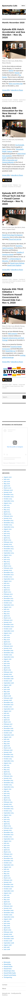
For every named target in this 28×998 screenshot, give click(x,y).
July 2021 (6, 609)
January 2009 (8, 934)
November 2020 (9, 626)
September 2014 (9, 787)
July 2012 (6, 843)
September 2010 (9, 891)
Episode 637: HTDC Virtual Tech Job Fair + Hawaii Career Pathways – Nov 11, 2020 (13, 198)
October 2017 (8, 707)
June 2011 (6, 871)
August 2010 (7, 893)
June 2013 (7, 819)
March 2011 (7, 878)
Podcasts (15, 99)
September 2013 (9, 813)
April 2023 (7, 564)
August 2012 (7, 841)
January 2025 (8, 518)
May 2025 (7, 509)
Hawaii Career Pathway (17, 263)
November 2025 (9, 496)
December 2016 (8, 728)
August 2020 (8, 633)
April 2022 (7, 590)
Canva (4, 149)
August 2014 (7, 789)
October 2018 (8, 681)
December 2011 (8, 858)
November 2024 (9, 522)
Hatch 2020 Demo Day (16, 83)
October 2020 (8, 629)
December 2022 (8, 572)
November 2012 (8, 834)
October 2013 (8, 811)
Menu (23, 5)
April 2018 (7, 694)
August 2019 (7, 659)
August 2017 (7, 711)
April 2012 (7, 850)
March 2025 (7, 514)
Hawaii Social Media (10, 975)
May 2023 (7, 561)
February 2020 (8, 646)
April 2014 (7, 798)
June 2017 (7, 715)
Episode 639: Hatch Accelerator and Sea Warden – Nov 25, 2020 (13, 33)
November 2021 (8, 600)
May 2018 (7, 691)
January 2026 (8, 492)
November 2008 (9, 938)
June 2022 (7, 585)
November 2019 (8, 652)
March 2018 (7, 696)
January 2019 (8, 674)
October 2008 (8, 941)
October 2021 (8, 603)
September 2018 (9, 683)
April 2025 (7, 512)
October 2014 (8, 785)
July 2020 (6, 635)
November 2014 (8, 782)
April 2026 (7, 486)
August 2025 (8, 503)
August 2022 (8, 581)
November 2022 (9, 574)
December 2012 (8, 832)
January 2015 (8, 778)
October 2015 (8, 759)
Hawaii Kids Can (10, 351)
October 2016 (8, 733)
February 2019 (8, 672)
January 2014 (8, 804)
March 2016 (7, 748)
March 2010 (7, 904)
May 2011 (6, 873)
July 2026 (7, 479)
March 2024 (7, 540)
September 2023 (9, 553)
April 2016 (7, 746)
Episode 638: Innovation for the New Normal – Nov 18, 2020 (12, 112)
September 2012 (9, 839)
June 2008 (7, 949)
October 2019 (8, 655)
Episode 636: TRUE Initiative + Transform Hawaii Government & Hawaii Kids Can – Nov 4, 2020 (12, 296)
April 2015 (7, 772)
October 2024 (8, 525)
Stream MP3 (6, 90)
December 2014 (8, 780)
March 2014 (7, 800)
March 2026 (7, 488)
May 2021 (7, 613)
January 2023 (8, 570)
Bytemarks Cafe (9, 6)
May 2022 (7, 587)
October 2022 (8, 577)
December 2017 (8, 702)
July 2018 (6, 687)
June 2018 (7, 689)
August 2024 (8, 529)
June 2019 (7, 663)
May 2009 (7, 925)
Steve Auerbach (7, 156)
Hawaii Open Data (9, 971)
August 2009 (8, 919)
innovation (10, 186)
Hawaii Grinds (8, 966)
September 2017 (9, 709)
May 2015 (7, 769)
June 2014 (7, 793)
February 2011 (8, 880)
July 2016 (6, 739)
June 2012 (7, 845)
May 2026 (7, 483)
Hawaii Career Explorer (14, 265)
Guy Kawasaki (19, 145)
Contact (4, 984)
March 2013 (7, 826)
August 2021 (7, 607)
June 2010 (7, 897)
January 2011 (7, 882)
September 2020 (9, 631)
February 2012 (8, 854)
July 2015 (6, 765)
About (4, 988)
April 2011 (7, 876)
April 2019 (7, 668)
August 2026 (8, 477)
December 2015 (8, 754)
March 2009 (7, 930)
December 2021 (8, 598)
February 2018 (8, 698)
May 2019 (7, 665)
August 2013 (7, 815)
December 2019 (8, 650)
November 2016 (8, 730)
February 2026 (8, 490)
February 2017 (8, 724)
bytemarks (12, 463)
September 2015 (9, 761)
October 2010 (8, 889)
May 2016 (7, 743)
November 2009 (9, 912)
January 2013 (8, 830)
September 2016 (9, 735)
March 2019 (7, 670)
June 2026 (7, 481)
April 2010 (7, 902)
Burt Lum (6, 463)
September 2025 (9, 501)
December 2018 (8, 676)
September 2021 (9, 605)
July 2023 (6, 557)
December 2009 (8, 910)
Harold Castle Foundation (14, 281)
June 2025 (7, 507)
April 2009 (7, 928)
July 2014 (6, 791)
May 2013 (6, 821)
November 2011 (8, 860)
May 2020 (7, 639)
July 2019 (6, 661)
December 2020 (8, 624)
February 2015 (8, 776)
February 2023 (8, 568)
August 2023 (7, 555)
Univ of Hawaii (17, 186)
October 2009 (8, 915)
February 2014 (8, 802)
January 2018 (8, 700)
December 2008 (8, 936)
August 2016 (7, 737)
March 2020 (7, 644)
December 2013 (8, 806)
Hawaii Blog (7, 964)
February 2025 (8, 516)
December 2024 (8, 520)
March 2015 (7, 774)
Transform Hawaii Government (12, 386)
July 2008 (6, 947)
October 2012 (8, 837)
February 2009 (8, 932)
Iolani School (21, 153)
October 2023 (8, 551)
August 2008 (8, 945)
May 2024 (7, 535)
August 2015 (7, 763)
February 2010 (8, 906)
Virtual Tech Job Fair (15, 239)
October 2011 (8, 863)
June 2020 (7, 637)
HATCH (11, 70)
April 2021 (7, 616)
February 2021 (8, 620)
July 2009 (7, 921)
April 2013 (7, 824)
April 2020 (7, 642)
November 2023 (9, 548)
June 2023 (7, 559)
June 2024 (7, 533)
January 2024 (8, 544)
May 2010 (7, 899)
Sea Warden (20, 101)
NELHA (17, 73)
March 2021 (7, 618)
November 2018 (8, 678)
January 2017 (8, 726)
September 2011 (8, 865)
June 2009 (7, 923)
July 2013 (6, 817)
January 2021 (8, 622)
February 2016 (8, 750)
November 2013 (8, 808)
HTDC (12, 282)
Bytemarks (7, 962)
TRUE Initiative (12, 333)
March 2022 (7, 592)
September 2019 (9, 657)
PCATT (4, 158)
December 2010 (8, 884)
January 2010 (8, 908)
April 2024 (7, 538)
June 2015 (7, 767)
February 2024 (8, 542)
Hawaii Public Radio (10, 973)
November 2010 (8, 886)
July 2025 (6, 505)
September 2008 (9, 943)
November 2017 (8, 704)
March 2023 (7, 566)
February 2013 (8, 828)
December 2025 (8, 494)
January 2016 (8, 752)
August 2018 (7, 685)
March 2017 (7, 722)
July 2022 (6, 583)
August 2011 (7, 867)
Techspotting (8, 977)
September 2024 (9, 527)
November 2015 (8, 756)
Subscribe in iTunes (17, 90)
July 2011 (6, 869)
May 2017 (6, 717)
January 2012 (8, 856)
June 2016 (7, 741)
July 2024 (6, 531)
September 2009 (9, 917)
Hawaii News (8, 968)
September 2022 (9, 579)
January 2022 (8, 596)
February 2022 (8, 594)
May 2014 (7, 795)
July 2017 (6, 713)
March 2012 (7, 852)
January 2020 (8, 648)
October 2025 (8, 499)
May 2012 (7, 847)
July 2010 (6, 895)
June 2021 (7, 611)
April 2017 (7, 720)
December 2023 (8, 546)
